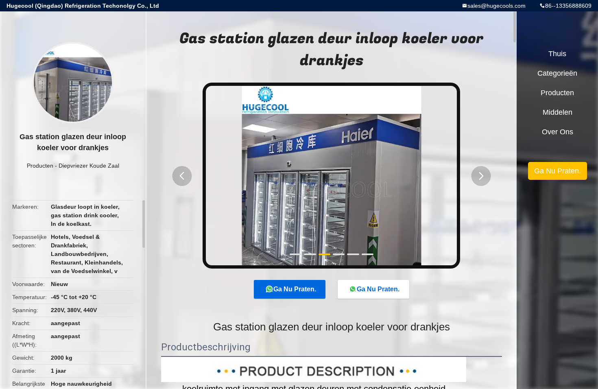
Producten (40, 165)
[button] (182, 176)
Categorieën (557, 73)
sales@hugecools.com (496, 5)
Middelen (557, 112)
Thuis (557, 54)
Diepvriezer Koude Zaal (89, 165)
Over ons (557, 132)
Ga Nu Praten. (294, 289)
